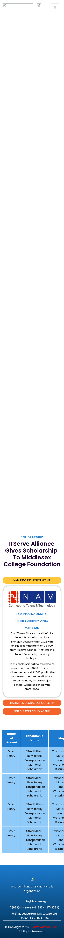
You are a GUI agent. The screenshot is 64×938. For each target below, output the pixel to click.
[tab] (32, 580)
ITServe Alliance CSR (43, 927)
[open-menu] (55, 6)
